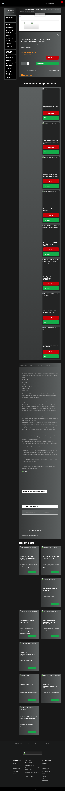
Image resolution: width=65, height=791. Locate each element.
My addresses (45, 768)
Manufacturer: (49, 34)
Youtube (35, 749)
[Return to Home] (20, 10)
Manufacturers (10, 12)
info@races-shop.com (34, 743)
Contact (14, 763)
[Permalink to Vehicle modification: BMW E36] (29, 643)
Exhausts (8, 60)
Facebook (30, 749)
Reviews (40, 365)
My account (46, 760)
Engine (8, 24)
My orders (44, 763)
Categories (10, 10)
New (7, 21)
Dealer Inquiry (16, 771)
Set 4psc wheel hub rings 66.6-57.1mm (49, 209)
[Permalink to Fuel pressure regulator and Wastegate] (51, 612)
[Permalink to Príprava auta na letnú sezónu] (29, 611)
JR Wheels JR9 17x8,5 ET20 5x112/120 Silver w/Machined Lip (50, 142)
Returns (14, 773)
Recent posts (26, 542)
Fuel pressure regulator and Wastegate (49, 622)
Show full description (26, 47)
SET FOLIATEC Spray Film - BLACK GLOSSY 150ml (50, 311)
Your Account (50, 3)
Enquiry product (28, 75)
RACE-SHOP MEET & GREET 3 (50, 589)
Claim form (44, 776)
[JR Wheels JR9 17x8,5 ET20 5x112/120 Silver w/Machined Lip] (51, 130)
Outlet (8, 77)
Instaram (32, 749)
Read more (32, 572)
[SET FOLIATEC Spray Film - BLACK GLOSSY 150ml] (51, 301)
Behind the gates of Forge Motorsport (28, 717)
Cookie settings (29, 776)
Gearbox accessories (9, 56)
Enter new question (32, 506)
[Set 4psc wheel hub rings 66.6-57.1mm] (51, 199)
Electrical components (9, 47)
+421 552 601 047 (17, 743)
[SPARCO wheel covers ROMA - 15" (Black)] (51, 335)
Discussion (48, 365)
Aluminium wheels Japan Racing (30, 535)
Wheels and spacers (9, 31)
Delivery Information (17, 766)
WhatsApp (48, 743)
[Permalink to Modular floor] (29, 675)
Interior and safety (9, 39)
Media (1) (32, 365)
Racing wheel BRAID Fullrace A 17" (50, 107)
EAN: (50, 70)
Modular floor (26, 684)
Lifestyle (8, 68)
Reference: (24, 70)
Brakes (8, 35)
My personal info (46, 771)
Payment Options (16, 768)
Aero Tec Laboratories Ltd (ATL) (50, 686)
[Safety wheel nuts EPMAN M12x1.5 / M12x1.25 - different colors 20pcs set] (51, 233)
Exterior (8, 43)
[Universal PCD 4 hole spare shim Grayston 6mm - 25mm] (51, 164)
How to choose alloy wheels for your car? (27, 558)
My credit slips (45, 766)
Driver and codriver (9, 52)
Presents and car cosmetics (9, 73)
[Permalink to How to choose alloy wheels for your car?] (29, 548)
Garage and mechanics (9, 64)
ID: (21, 34)
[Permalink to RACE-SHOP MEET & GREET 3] (51, 579)
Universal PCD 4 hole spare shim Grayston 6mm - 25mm (50, 175)
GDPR (43, 773)
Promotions (9, 17)
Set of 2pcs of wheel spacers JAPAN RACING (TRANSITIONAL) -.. (50, 278)
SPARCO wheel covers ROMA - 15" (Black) (50, 345)
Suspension (9, 27)
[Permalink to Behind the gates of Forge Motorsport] (29, 708)
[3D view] (25, 471)
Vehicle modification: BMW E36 (27, 654)
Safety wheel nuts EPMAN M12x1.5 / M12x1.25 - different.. (50, 244)
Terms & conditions (29, 765)
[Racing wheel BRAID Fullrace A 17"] (51, 96)
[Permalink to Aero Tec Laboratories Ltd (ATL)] (51, 675)
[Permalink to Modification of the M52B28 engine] (51, 548)
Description (23, 365)
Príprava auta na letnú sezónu (27, 621)
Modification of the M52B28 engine (51, 557)
